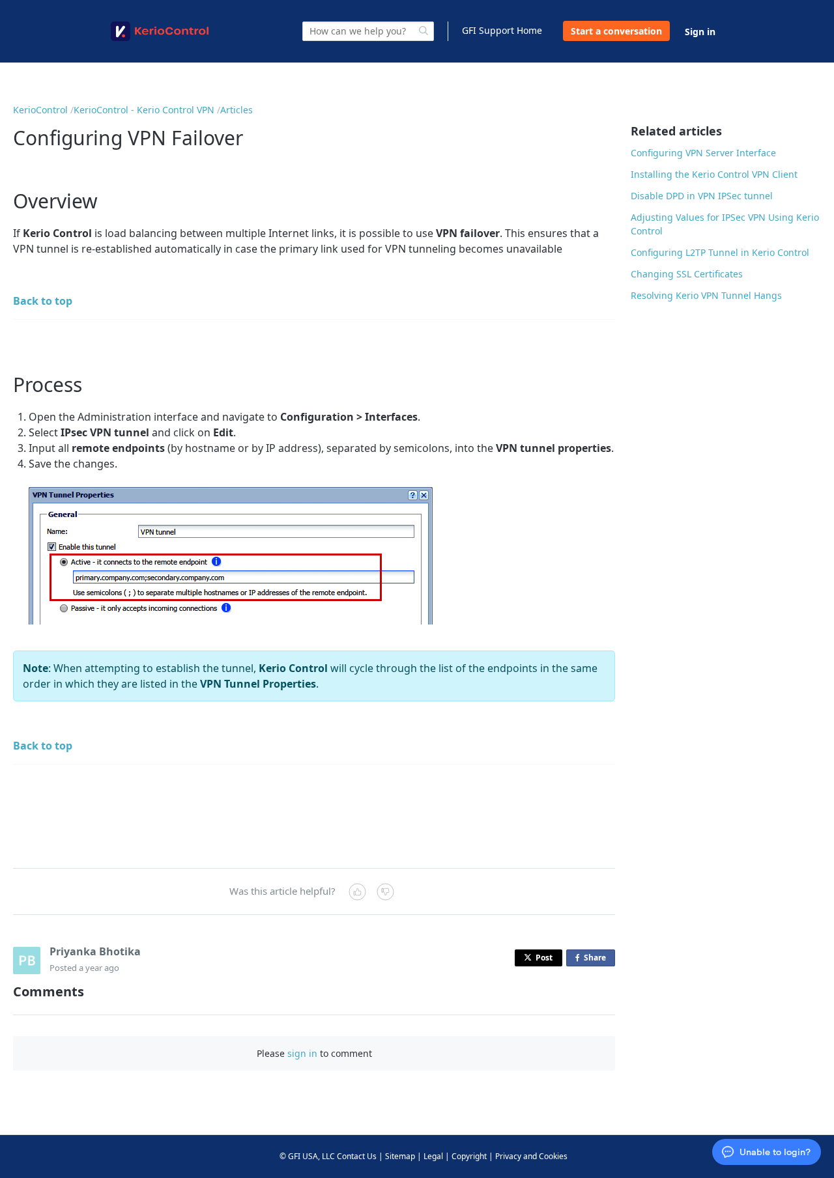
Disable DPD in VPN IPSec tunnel (702, 195)
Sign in (700, 31)
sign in (302, 1053)
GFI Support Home (502, 30)
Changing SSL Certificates (687, 274)
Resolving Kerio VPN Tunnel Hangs (706, 295)
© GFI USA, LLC (307, 1156)
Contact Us (357, 1156)
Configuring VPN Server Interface (703, 153)
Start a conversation (616, 31)
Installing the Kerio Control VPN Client (714, 174)
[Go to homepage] (159, 31)
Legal (433, 1156)
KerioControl (40, 110)
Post (544, 957)
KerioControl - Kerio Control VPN (144, 110)
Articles (236, 110)
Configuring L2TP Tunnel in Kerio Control (720, 252)
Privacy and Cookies (531, 1156)
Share (597, 959)
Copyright (469, 1156)
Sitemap (400, 1156)
